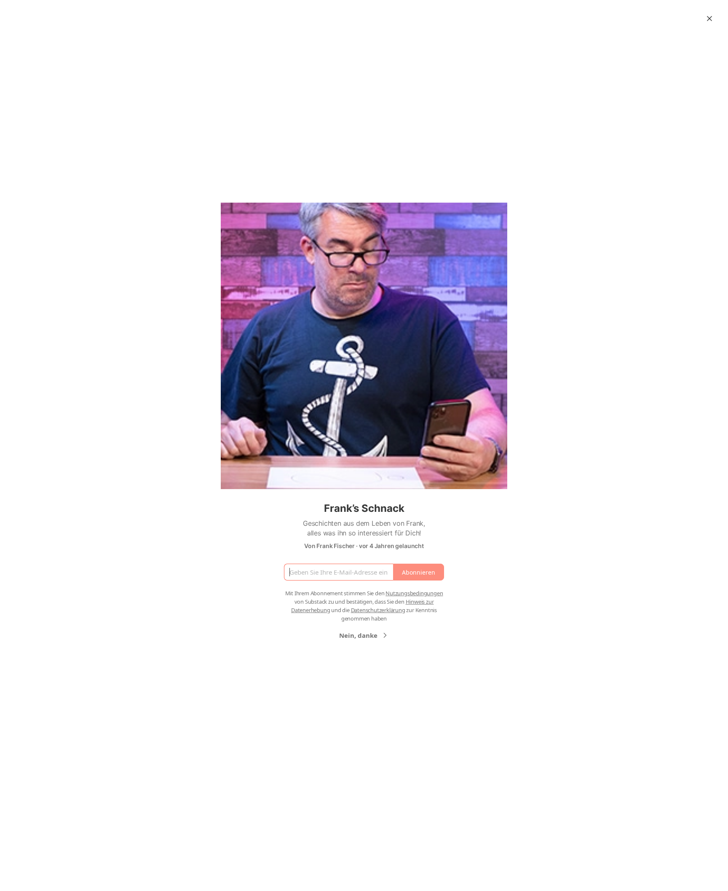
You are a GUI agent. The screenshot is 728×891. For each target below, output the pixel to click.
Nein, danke (358, 635)
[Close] (709, 18)
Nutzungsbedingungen (414, 593)
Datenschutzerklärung (378, 610)
